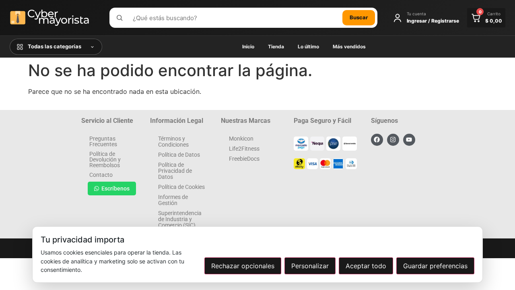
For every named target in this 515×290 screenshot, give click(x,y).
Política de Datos (179, 154)
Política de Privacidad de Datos (175, 171)
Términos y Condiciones (173, 141)
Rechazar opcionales (242, 266)
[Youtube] (409, 140)
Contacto (101, 175)
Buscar (359, 17)
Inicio (248, 47)
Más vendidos (349, 47)
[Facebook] (377, 140)
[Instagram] (393, 140)
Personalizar (310, 266)
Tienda (276, 47)
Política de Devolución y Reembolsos (105, 159)
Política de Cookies (181, 187)
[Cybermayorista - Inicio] (54, 17)
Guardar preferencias (435, 266)
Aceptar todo (366, 266)
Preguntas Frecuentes (103, 141)
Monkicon (241, 138)
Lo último (308, 47)
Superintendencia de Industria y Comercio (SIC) (180, 219)
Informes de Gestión (173, 200)
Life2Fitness (244, 148)
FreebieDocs (244, 158)
